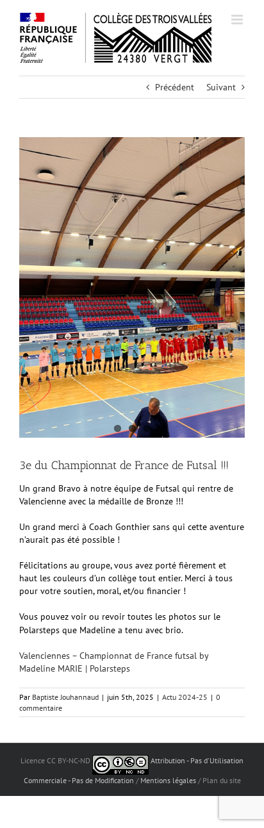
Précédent (174, 87)
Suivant (221, 87)
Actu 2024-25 (185, 697)
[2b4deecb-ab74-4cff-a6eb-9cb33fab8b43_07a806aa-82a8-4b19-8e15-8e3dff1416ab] (132, 287)
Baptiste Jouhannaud (65, 697)
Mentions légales (168, 780)
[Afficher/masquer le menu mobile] (238, 19)
